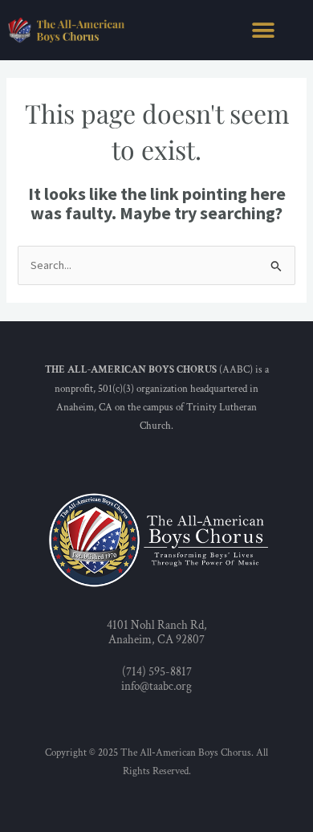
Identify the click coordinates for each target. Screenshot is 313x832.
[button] (263, 30)
